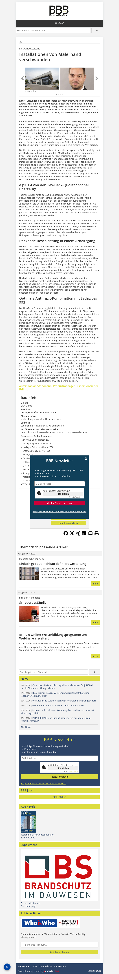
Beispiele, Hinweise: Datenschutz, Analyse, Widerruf (59, 511)
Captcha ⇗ (76, 497)
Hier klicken (63, 493)
